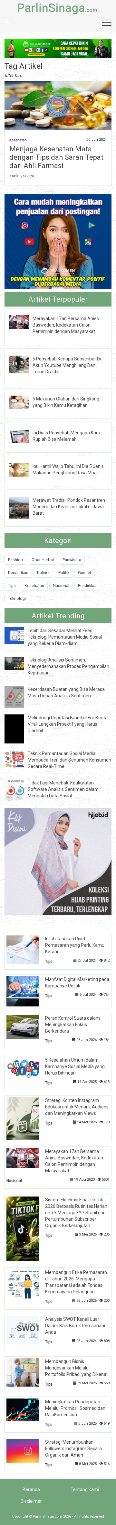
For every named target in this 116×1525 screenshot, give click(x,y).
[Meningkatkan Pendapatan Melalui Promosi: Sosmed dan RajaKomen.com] (27, 1409)
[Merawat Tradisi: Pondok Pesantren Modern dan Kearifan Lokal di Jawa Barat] (23, 507)
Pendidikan (88, 585)
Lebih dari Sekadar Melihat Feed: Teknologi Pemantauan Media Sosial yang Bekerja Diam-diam (65, 637)
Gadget (84, 572)
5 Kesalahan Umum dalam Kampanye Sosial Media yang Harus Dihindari (75, 1066)
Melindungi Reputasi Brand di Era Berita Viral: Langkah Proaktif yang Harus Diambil (68, 724)
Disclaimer (31, 1501)
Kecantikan (18, 572)
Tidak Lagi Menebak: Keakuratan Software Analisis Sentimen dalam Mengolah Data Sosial (63, 789)
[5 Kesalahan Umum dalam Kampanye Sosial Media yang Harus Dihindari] (27, 1068)
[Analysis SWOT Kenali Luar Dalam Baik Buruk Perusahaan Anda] (27, 1329)
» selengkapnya (21, 176)
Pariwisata (72, 559)
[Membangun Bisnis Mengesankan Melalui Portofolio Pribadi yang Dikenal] (27, 1372)
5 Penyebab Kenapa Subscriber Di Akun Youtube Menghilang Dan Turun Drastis (67, 365)
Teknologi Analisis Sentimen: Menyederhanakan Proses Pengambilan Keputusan (68, 666)
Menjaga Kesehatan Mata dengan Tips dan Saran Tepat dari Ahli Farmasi (56, 157)
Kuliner (43, 572)
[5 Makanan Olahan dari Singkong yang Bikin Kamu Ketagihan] (23, 402)
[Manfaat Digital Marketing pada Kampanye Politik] (27, 991)
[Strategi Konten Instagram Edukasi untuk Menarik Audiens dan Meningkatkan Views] (27, 1118)
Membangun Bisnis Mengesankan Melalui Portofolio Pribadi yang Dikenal (76, 1368)
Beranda (31, 1489)
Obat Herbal (43, 559)
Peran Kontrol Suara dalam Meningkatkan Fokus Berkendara (72, 1024)
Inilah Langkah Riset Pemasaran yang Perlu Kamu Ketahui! (74, 945)
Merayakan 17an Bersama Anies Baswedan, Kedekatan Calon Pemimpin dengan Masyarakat (66, 325)
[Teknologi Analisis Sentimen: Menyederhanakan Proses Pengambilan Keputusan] (19, 663)
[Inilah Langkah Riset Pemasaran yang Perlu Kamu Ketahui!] (27, 949)
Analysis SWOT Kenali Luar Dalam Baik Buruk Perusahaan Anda (76, 1326)
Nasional (61, 585)
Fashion (15, 559)
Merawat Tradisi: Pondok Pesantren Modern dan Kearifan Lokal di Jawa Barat (69, 507)
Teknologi (17, 598)
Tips (12, 585)
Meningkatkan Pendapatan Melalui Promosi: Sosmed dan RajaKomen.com (75, 1408)
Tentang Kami (85, 1489)
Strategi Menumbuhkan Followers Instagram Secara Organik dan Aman (73, 1448)
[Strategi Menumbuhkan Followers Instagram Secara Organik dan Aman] (27, 1450)
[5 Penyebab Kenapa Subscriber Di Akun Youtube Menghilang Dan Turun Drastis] (23, 363)
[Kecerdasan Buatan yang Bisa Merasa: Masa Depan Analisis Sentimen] (19, 696)
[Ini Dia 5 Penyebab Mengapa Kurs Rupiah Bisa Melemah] (23, 435)
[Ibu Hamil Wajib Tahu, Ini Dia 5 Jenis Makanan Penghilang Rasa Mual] (23, 469)
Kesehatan (18, 140)
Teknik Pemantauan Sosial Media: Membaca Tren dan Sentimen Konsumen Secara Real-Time (69, 760)
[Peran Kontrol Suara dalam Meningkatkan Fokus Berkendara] (27, 1026)
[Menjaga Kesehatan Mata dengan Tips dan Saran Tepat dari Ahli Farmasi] (58, 105)
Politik (63, 572)
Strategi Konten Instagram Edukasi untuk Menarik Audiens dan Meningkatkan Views (77, 1107)
